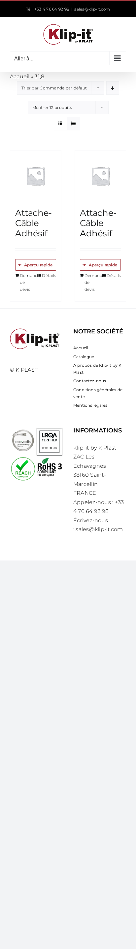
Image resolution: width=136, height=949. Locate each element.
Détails (49, 275)
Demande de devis (27, 282)
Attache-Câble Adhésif (33, 223)
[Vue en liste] (73, 123)
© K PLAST (24, 370)
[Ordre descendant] (112, 88)
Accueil (20, 76)
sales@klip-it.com (92, 9)
